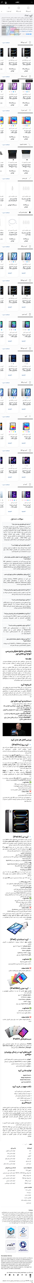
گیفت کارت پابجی (10, 1181)
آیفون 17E (28, 1170)
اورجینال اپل (12, 1161)
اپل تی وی (28, 1161)
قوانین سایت (27, 1198)
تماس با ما (28, 1190)
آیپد (25, 1144)
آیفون (29, 1156)
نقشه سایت (28, 1195)
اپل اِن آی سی (31, 1145)
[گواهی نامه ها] (23, 1232)
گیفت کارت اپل (11, 1170)
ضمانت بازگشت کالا (26, 1200)
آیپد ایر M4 (28, 1181)
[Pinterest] (5, 1275)
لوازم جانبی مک (11, 1153)
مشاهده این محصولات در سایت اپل (23, 31)
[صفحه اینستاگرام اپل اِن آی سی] (26, 1275)
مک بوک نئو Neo (26, 1178)
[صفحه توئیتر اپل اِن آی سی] (18, 1275)
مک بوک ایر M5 (27, 1175)
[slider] (27, 34)
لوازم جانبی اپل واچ (10, 1158)
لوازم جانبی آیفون (10, 1151)
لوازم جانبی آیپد (11, 1156)
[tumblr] (14, 1275)
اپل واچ (29, 1158)
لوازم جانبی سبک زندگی (9, 1164)
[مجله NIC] (10, 1246)
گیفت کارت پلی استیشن (9, 1173)
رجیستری (28, 1203)
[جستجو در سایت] (2, 2)
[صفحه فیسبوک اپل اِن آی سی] (22, 1275)
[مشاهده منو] (31, 2)
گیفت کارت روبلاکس (10, 1183)
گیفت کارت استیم (10, 1175)
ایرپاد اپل (28, 1164)
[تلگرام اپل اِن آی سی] (30, 1275)
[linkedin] (9, 1275)
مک (30, 1151)
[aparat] (30, 1277)
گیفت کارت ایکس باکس (9, 1178)
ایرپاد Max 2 (28, 1183)
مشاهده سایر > (6, 42)
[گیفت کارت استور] (23, 1246)
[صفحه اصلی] (18, 2)
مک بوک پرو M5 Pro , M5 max (23, 1173)
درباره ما (29, 1192)
